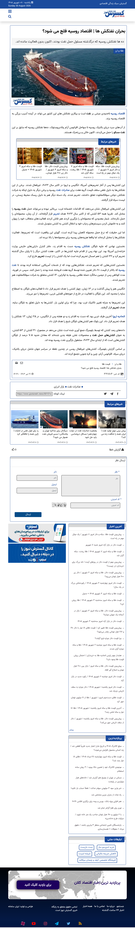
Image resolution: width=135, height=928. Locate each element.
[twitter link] (68, 922)
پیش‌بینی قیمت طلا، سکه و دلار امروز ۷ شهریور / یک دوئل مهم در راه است (108, 170)
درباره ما (111, 906)
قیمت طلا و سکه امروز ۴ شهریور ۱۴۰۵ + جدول (30, 168)
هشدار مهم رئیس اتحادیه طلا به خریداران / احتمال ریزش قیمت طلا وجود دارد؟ (99, 657)
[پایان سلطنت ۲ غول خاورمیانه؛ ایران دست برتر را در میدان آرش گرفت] (112, 394)
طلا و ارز (118, 364)
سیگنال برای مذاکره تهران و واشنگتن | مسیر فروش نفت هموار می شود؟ (55, 434)
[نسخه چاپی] (16, 362)
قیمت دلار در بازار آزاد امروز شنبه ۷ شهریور (103, 545)
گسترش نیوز (66, 910)
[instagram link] (45, 922)
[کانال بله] (37, 553)
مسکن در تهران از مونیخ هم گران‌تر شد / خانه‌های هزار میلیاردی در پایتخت (100, 779)
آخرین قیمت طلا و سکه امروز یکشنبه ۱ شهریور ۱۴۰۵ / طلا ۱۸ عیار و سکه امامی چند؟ (97, 710)
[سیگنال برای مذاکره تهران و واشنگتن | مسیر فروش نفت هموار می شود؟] (54, 419)
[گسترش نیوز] (114, 14)
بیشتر (71, 730)
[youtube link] (33, 922)
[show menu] (10, 12)
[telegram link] (56, 922)
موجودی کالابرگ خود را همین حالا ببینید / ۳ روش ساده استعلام (99, 769)
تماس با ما (99, 906)
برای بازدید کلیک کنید (38, 885)
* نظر (117, 472)
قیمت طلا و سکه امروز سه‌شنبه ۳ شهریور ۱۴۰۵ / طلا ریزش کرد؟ (98, 602)
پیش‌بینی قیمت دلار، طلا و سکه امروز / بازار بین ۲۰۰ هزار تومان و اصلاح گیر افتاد (98, 668)
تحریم (56, 214)
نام (55, 472)
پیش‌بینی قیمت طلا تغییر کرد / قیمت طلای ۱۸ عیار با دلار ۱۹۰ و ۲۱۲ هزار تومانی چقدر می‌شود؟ (97, 630)
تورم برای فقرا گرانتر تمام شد (110, 808)
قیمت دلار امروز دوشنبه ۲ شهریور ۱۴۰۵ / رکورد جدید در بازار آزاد (97, 678)
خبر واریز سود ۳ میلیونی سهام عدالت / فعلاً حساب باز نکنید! (96, 788)
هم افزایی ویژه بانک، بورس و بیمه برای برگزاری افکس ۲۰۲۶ (97, 801)
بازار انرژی (59, 387)
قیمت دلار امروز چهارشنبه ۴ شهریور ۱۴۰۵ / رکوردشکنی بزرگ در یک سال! (97, 585)
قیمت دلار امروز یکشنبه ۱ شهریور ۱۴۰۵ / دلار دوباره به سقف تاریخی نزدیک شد (97, 689)
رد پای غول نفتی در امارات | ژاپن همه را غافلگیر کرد (26, 432)
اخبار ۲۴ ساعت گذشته (113, 910)
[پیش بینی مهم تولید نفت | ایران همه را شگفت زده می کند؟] (112, 419)
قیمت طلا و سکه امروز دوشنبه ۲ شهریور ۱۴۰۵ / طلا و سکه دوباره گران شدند (98, 647)
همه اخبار (87, 906)
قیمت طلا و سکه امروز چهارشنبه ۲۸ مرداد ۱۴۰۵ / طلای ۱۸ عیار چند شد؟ (98, 758)
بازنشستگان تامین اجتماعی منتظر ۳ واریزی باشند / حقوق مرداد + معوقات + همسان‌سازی (99, 827)
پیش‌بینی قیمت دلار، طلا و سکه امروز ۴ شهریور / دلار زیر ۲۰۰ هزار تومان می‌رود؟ (56, 170)
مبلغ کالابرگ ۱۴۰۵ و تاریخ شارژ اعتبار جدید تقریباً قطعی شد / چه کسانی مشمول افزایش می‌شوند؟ (97, 748)
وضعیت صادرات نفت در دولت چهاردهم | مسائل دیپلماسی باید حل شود (83, 434)
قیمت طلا (106, 364)
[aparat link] (22, 923)
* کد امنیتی (116, 499)
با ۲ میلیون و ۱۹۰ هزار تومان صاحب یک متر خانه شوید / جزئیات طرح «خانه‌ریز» (99, 816)
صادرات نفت (62, 190)
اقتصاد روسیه (118, 114)
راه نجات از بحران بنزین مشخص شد (106, 795)
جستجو (120, 906)
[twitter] (106, 394)
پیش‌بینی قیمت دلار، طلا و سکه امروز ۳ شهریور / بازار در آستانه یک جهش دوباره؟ (99, 612)
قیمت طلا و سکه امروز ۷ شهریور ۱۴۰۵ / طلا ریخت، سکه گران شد (82, 170)
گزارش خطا (115, 450)
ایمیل (54, 484)
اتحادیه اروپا (118, 317)
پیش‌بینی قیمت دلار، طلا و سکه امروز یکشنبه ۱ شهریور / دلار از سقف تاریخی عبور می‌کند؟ (97, 720)
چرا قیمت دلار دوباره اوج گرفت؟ (108, 638)
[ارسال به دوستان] (21, 362)
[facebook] (119, 394)
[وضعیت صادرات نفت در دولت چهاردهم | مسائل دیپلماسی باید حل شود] (83, 419)
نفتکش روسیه (82, 246)
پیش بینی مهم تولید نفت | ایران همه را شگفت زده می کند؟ (113, 434)
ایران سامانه (13, 906)
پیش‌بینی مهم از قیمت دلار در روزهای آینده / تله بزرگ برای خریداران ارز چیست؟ (98, 564)
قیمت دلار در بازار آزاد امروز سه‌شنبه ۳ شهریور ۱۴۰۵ (100, 621)
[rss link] (79, 922)
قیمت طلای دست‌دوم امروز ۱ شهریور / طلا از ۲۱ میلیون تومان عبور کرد (97, 699)
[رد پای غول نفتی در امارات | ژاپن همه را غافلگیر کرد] (25, 419)
